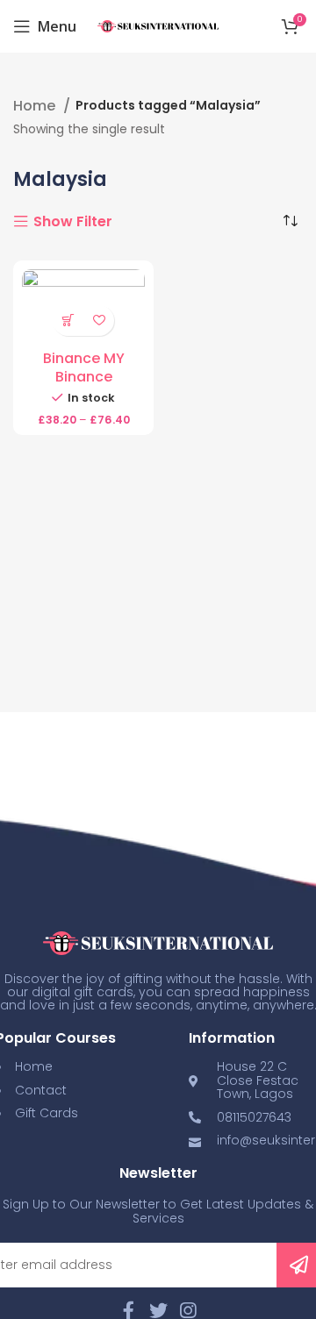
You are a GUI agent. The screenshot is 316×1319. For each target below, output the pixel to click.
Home (36, 106)
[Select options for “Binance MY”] (68, 320)
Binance (83, 377)
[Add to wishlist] (98, 320)
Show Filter (72, 222)
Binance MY (84, 358)
